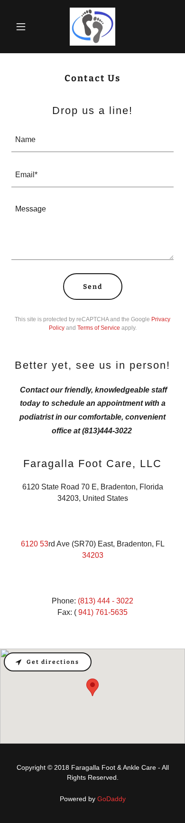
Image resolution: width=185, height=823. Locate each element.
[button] (23, 26)
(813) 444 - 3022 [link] (105, 601)
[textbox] (92, 140)
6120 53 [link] (34, 544)
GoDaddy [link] (111, 799)
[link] (93, 27)
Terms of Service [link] (98, 328)
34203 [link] (92, 555)
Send (92, 287)
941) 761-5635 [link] (103, 612)
